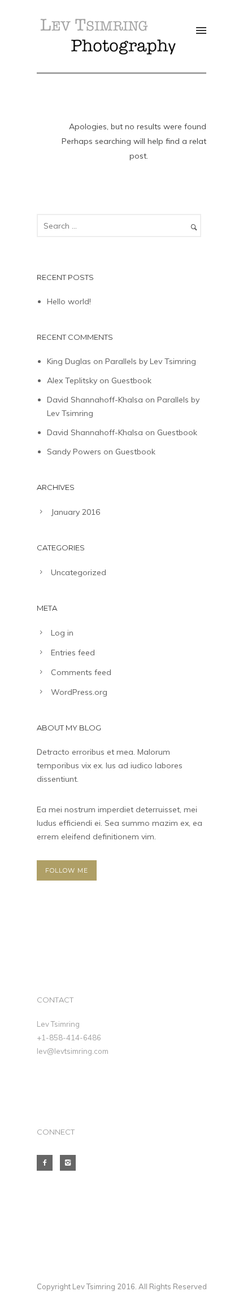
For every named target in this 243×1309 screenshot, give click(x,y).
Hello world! (69, 301)
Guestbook (131, 380)
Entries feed (73, 652)
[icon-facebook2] (47, 1163)
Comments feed (81, 672)
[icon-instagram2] (70, 1163)
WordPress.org (79, 692)
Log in (62, 633)
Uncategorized (78, 572)
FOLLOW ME (66, 870)
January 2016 (75, 512)
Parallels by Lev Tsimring (150, 361)
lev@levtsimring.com (73, 1051)
